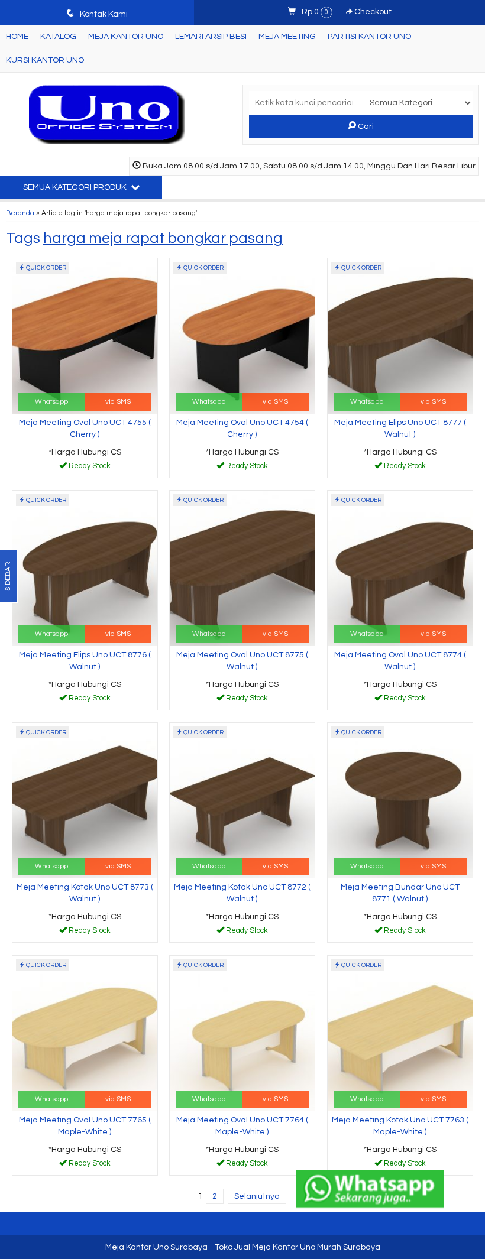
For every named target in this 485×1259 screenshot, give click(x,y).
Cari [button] (365, 126)
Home (17, 37)
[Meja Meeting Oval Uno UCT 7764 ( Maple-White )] (242, 1033)
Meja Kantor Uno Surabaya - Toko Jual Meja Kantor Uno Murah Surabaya (242, 1247)
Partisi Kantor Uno (369, 37)
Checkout (372, 12)
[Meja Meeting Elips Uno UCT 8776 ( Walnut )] (84, 568)
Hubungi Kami (89, 468)
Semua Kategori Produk (75, 187)
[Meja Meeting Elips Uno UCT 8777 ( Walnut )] (400, 336)
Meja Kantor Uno (125, 37)
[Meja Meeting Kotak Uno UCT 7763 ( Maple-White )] (400, 1033)
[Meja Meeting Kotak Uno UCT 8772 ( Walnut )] (242, 800)
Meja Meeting (287, 37)
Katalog (58, 37)
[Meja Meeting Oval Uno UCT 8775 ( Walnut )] (242, 568)
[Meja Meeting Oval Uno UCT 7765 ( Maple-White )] (84, 1033)
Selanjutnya (257, 1196)
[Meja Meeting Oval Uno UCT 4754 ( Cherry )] (242, 336)
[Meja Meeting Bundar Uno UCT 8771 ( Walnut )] (400, 800)
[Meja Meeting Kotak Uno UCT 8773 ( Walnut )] (84, 800)
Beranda (20, 212)
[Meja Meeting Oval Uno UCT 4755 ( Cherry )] (84, 336)
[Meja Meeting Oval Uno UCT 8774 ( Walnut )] (400, 568)
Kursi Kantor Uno (45, 60)
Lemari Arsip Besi (211, 37)
